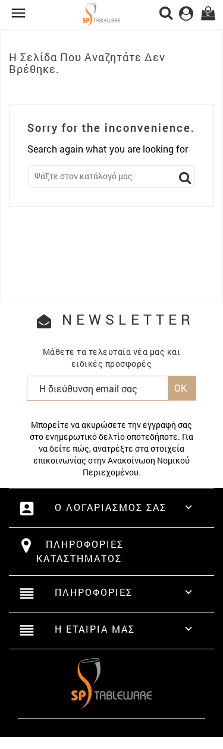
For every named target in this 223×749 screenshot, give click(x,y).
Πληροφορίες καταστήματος (80, 551)
